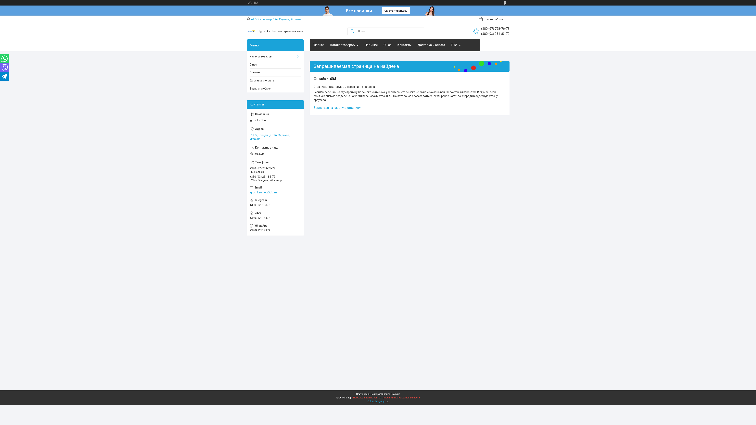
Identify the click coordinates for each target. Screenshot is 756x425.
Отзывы (255, 72)
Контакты (404, 45)
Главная (318, 45)
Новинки (371, 45)
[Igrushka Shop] (252, 31)
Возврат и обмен (260, 88)
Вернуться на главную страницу (337, 108)
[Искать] (352, 31)
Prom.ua (395, 394)
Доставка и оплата (431, 45)
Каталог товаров (342, 45)
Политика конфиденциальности (402, 397)
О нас (387, 45)
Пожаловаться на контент (367, 397)
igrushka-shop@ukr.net (264, 192)
